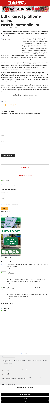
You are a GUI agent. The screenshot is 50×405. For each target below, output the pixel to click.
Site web (3, 148)
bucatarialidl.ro (9, 105)
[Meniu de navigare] (47, 3)
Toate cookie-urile (25, 394)
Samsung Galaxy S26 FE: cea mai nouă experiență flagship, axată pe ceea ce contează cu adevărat (23, 369)
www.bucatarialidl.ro (27, 31)
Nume (3, 135)
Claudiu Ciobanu (6, 28)
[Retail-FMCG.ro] (16, 3)
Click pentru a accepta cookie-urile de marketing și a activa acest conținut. (25, 162)
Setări (25, 402)
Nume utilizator (5, 192)
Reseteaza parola (5, 211)
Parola (2, 198)
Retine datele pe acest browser (10, 204)
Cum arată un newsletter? (25, 175)
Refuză (25, 398)
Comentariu (4, 118)
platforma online (18, 105)
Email (2, 142)
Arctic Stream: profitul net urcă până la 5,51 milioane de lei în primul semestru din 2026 (20, 373)
